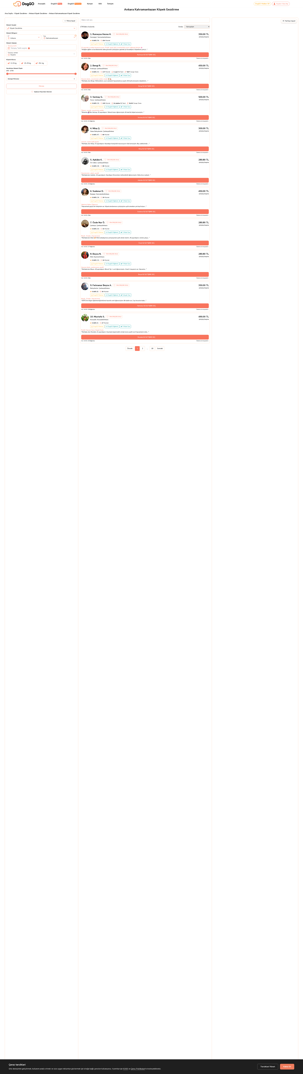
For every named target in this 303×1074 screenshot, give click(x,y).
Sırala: (180, 27)
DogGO (56, 4)
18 (152, 348)
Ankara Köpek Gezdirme (38, 13)
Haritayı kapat (289, 21)
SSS (100, 4)
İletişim (110, 4)
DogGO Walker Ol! (262, 4)
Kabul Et (287, 1066)
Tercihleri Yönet (267, 1066)
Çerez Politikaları (138, 1068)
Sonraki (160, 348)
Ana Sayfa (9, 13)
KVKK (125, 1068)
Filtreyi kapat (71, 21)
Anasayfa (41, 4)
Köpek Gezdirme (21, 13)
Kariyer (90, 4)
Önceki (129, 348)
